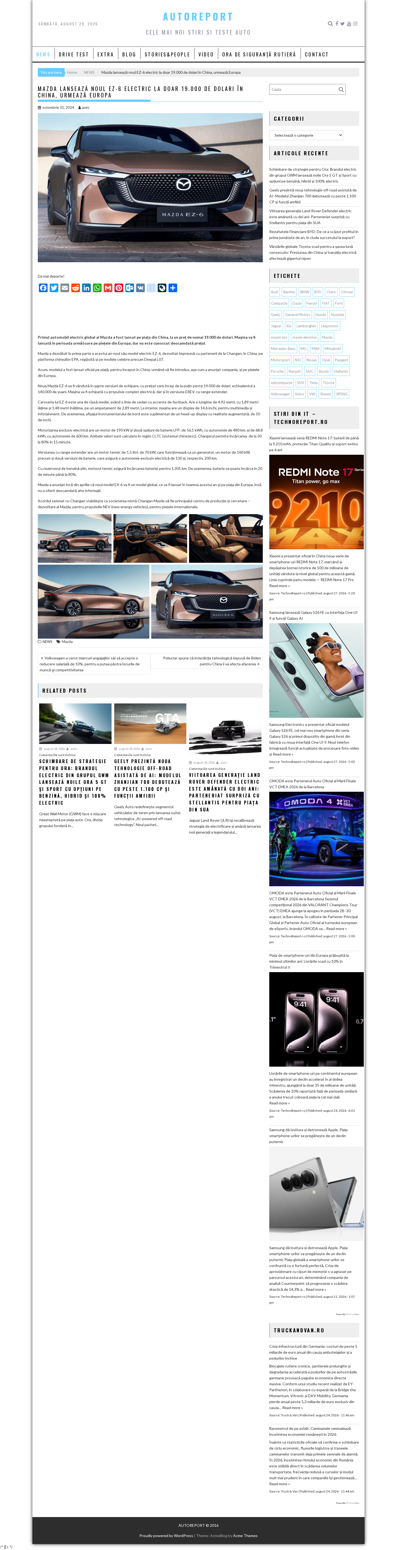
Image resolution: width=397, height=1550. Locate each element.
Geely (275, 314)
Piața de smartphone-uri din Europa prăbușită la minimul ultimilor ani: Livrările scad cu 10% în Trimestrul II (309, 961)
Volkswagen (280, 394)
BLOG (129, 54)
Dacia (296, 303)
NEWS (43, 54)
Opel (326, 360)
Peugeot (341, 360)
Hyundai (337, 314)
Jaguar (276, 326)
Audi (274, 292)
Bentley (289, 292)
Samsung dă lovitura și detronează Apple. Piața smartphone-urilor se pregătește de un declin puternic (308, 1135)
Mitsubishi (333, 348)
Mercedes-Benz (283, 348)
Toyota (328, 382)
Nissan (312, 360)
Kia (289, 326)
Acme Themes (245, 1535)
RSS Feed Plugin (352, 1314)
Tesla (313, 382)
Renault (295, 371)
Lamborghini (306, 326)
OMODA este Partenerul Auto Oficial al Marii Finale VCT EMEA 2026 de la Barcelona (312, 784)
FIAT (326, 303)
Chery (331, 292)
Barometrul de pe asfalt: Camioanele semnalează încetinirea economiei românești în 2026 (310, 1431)
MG (304, 348)
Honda (320, 314)
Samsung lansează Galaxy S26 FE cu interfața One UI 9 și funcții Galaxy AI (313, 615)
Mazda (67, 641)
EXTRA (105, 54)
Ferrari (312, 303)
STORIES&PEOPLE (167, 54)
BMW (304, 292)
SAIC (310, 371)
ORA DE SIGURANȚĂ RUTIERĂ (259, 54)
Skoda (324, 371)
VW (312, 394)
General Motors (297, 314)
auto (85, 107)
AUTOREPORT (198, 16)
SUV (300, 382)
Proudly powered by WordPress (166, 1535)
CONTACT (317, 54)
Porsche (277, 371)
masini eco (279, 337)
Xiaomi (325, 394)
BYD (317, 292)
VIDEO (206, 54)
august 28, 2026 (54, 748)
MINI (315, 348)
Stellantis (341, 371)
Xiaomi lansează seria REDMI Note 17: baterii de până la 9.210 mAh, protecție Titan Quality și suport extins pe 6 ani (314, 444)
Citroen (347, 292)
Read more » (279, 585)
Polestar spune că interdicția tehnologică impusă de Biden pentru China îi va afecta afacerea (212, 661)
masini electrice (304, 337)
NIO (298, 360)
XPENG (342, 394)
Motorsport (280, 360)
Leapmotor (330, 326)
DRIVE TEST (74, 54)
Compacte (279, 303)
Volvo (299, 394)
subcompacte (281, 382)
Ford (338, 303)
